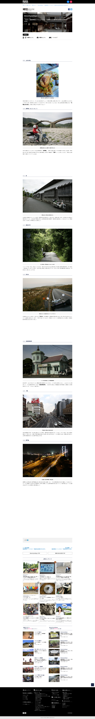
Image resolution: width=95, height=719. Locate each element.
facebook (69, 9)
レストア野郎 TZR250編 (39, 705)
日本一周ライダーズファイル (40, 707)
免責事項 (64, 704)
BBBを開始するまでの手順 (67, 693)
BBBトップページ (28, 690)
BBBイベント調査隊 (39, 698)
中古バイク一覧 (25, 695)
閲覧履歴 (53, 706)
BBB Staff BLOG (38, 697)
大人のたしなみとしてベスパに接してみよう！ (43, 706)
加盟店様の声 (65, 696)
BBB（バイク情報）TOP (26, 5)
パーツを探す (25, 697)
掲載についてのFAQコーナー (67, 697)
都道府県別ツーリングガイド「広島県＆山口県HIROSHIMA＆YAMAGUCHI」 (57, 5)
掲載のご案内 (65, 692)
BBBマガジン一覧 (37, 692)
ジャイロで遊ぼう (38, 702)
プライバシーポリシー (66, 705)
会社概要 (64, 703)
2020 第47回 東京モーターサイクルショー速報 (43, 696)
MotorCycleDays (40, 5)
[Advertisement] (47, 50)
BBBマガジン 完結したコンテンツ (40, 710)
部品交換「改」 (38, 709)
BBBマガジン (34, 5)
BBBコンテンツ (55, 693)
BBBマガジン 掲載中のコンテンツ (40, 693)
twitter (71, 9)
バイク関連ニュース (26, 704)
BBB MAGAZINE (28, 9)
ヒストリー (54, 699)
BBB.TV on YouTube (55, 692)
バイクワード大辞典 (55, 700)
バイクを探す (25, 696)
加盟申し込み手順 (66, 698)
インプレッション (38, 701)
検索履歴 (53, 707)
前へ (27, 540)
